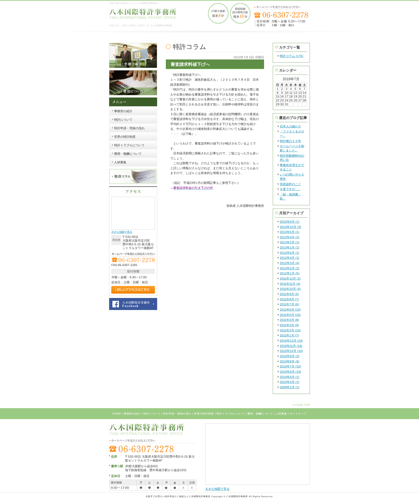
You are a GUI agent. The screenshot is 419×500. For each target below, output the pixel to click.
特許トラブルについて (230, 413)
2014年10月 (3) (290, 227)
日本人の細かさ (290, 126)
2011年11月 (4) (290, 284)
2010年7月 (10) (290, 366)
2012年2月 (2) (289, 268)
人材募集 (281, 413)
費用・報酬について (260, 413)
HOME (116, 413)
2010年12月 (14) (291, 340)
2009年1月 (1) (289, 387)
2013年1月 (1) (289, 247)
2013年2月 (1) (289, 242)
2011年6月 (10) (290, 309)
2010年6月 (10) (290, 371)
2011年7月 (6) (289, 304)
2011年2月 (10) (290, 330)
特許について (151, 413)
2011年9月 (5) (289, 294)
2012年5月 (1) (289, 252)
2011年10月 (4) (290, 289)
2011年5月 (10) (290, 315)
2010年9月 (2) (289, 356)
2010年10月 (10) (291, 351)
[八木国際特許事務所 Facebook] (133, 309)
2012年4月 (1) (289, 258)
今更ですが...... (290, 189)
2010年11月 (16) (291, 346)
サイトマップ (298, 413)
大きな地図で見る (121, 231)
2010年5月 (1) (289, 377)
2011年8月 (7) (289, 299)
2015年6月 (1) (289, 221)
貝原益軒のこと (290, 184)
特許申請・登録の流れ (177, 413)
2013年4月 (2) (289, 237)
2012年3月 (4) (289, 263)
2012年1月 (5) (289, 273)
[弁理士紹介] (133, 67)
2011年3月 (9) (289, 325)
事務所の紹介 (132, 413)
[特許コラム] (133, 183)
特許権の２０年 (290, 141)
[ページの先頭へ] (301, 405)
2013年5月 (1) (289, 232)
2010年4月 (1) (289, 382)
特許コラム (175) (291, 56)
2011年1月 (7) (289, 335)
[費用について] (133, 94)
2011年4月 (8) (289, 320)
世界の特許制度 (204, 413)
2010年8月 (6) (289, 361)
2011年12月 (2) (290, 278)
